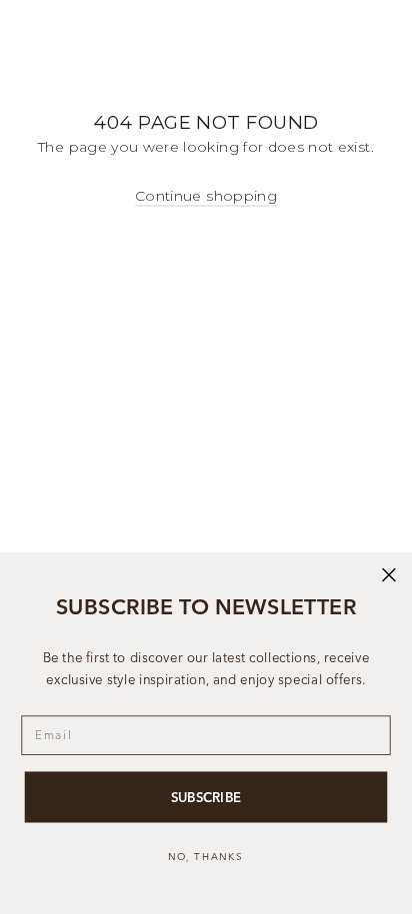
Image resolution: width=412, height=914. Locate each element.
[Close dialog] (389, 575)
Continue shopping (206, 196)
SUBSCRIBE (206, 797)
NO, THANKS (206, 856)
